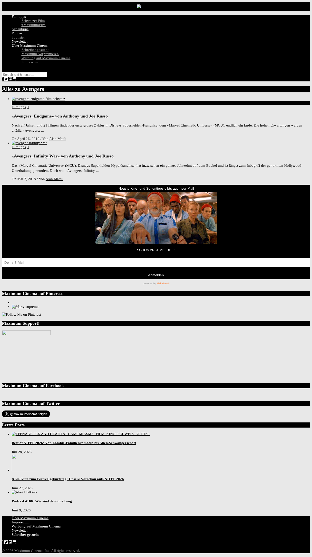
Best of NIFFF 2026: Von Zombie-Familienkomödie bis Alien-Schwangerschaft (74, 443)
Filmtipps (19, 17)
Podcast (17, 33)
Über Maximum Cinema (30, 46)
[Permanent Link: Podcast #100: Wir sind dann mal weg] (24, 492)
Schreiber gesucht (35, 50)
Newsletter (20, 41)
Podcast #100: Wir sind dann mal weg (42, 501)
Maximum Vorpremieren (40, 54)
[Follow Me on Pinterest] (21, 314)
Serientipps (20, 29)
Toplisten (19, 37)
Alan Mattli (57, 139)
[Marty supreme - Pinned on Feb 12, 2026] (25, 307)
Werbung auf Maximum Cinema (45, 58)
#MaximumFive (33, 25)
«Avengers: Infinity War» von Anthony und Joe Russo (63, 156)
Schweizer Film (33, 21)
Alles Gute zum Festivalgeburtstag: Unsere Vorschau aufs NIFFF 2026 (68, 479)
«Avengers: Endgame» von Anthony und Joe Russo (60, 116)
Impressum (29, 62)
